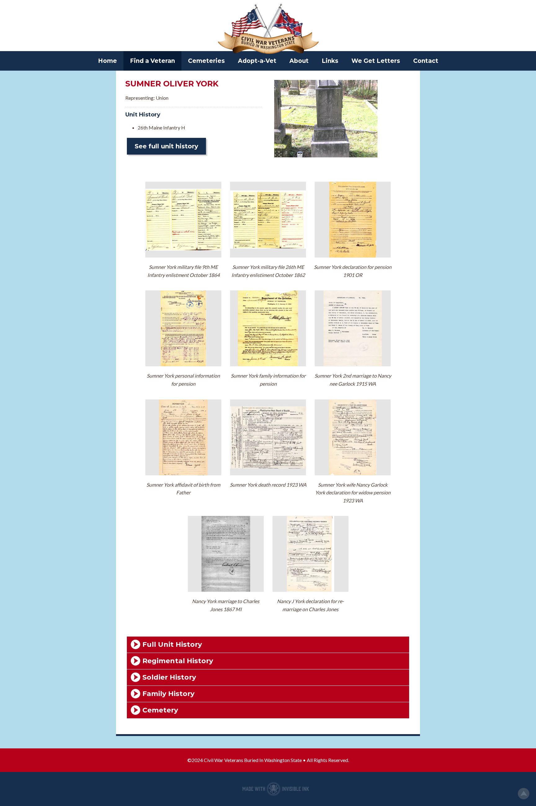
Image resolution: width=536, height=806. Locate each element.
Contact (425, 60)
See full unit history (166, 146)
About (299, 60)
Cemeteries (206, 60)
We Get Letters (375, 60)
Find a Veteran (152, 60)
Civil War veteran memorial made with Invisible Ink (276, 789)
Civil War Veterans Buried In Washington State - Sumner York (268, 29)
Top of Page (523, 793)
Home (107, 60)
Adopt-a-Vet (257, 60)
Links (330, 60)
